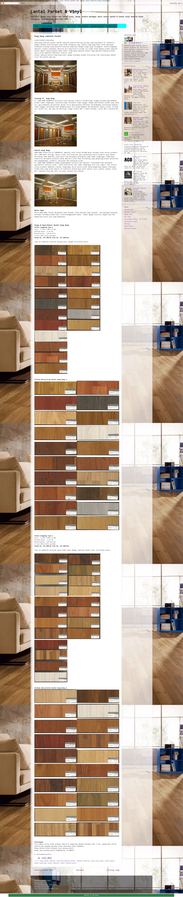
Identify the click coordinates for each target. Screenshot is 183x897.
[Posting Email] (38, 858)
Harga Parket (83, 26)
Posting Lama (113, 870)
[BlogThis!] (45, 858)
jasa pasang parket (65, 848)
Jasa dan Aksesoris (97, 26)
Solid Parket (39, 30)
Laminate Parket (129, 212)
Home (37, 26)
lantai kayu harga (97, 861)
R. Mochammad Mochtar (42, 854)
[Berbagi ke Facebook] (49, 858)
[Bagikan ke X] (47, 858)
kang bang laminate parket (66, 861)
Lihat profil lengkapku (132, 61)
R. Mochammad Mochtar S (134, 42)
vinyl (36, 57)
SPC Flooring (59, 26)
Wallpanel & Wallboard (54, 30)
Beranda (80, 870)
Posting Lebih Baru (43, 870)
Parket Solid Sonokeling (132, 144)
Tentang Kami (46, 26)
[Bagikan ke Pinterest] (51, 858)
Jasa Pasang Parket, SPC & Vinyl (135, 219)
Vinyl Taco (136, 102)
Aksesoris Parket (130, 228)
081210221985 (45, 886)
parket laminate (53, 863)
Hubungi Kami (128, 209)
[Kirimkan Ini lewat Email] (43, 858)
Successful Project (131, 221)
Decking (127, 224)
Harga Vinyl (71, 26)
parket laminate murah (68, 863)
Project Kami (111, 26)
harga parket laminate (47, 861)
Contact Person (134, 132)
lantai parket (109, 861)
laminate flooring (83, 861)
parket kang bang (40, 863)
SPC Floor (127, 216)
